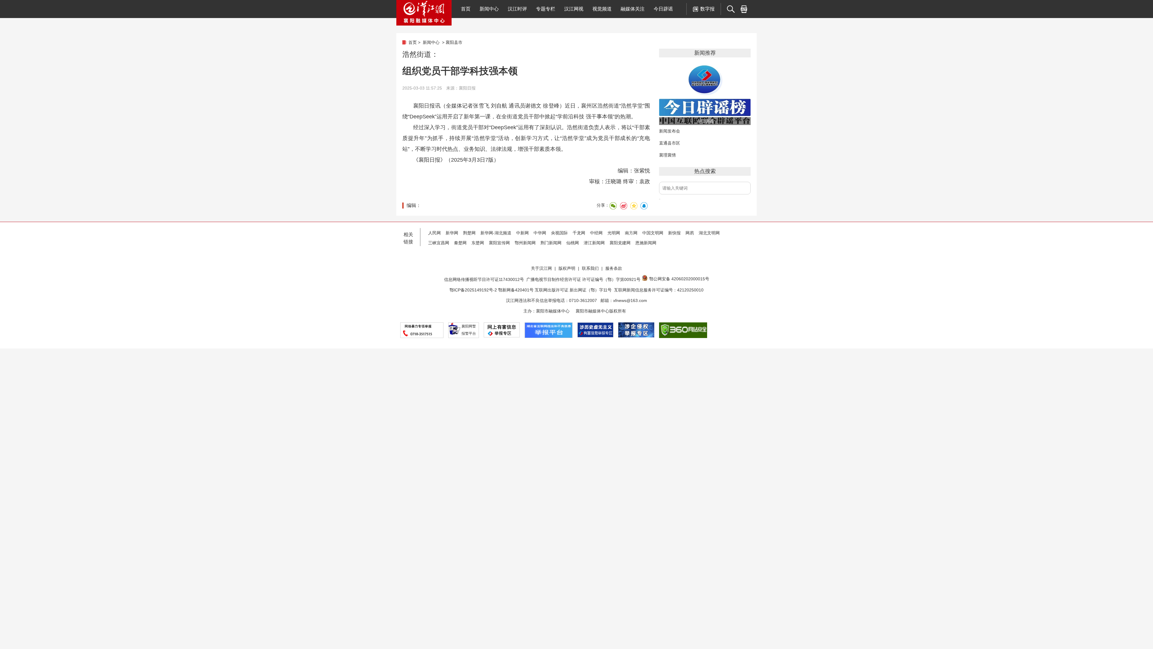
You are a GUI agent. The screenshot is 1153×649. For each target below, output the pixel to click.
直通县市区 (669, 143)
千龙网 (579, 232)
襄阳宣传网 (499, 242)
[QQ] (644, 206)
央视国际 (559, 232)
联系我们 (590, 268)
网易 (689, 232)
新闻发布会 (669, 131)
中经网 (596, 232)
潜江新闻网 (594, 242)
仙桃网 (572, 242)
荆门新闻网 (550, 242)
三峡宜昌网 (438, 242)
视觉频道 (602, 8)
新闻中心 (489, 8)
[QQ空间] (633, 206)
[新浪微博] (623, 206)
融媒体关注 (633, 8)
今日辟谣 (663, 8)
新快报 (674, 232)
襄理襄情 (667, 155)
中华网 (540, 232)
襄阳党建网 (620, 242)
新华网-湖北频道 (495, 232)
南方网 (631, 232)
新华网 (452, 232)
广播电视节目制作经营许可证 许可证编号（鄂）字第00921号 (583, 279)
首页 (466, 8)
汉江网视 (573, 8)
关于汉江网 (541, 268)
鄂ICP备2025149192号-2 (473, 290)
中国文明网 (652, 232)
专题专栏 (545, 8)
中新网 (522, 232)
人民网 (434, 232)
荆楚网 (469, 232)
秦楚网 (460, 242)
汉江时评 (517, 8)
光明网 (613, 232)
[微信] (613, 206)
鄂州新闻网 (525, 242)
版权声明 (566, 268)
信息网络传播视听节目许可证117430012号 (484, 279)
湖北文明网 (709, 232)
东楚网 (477, 242)
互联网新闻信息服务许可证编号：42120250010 (659, 290)
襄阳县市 (454, 42)
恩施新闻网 (645, 242)
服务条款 (613, 268)
